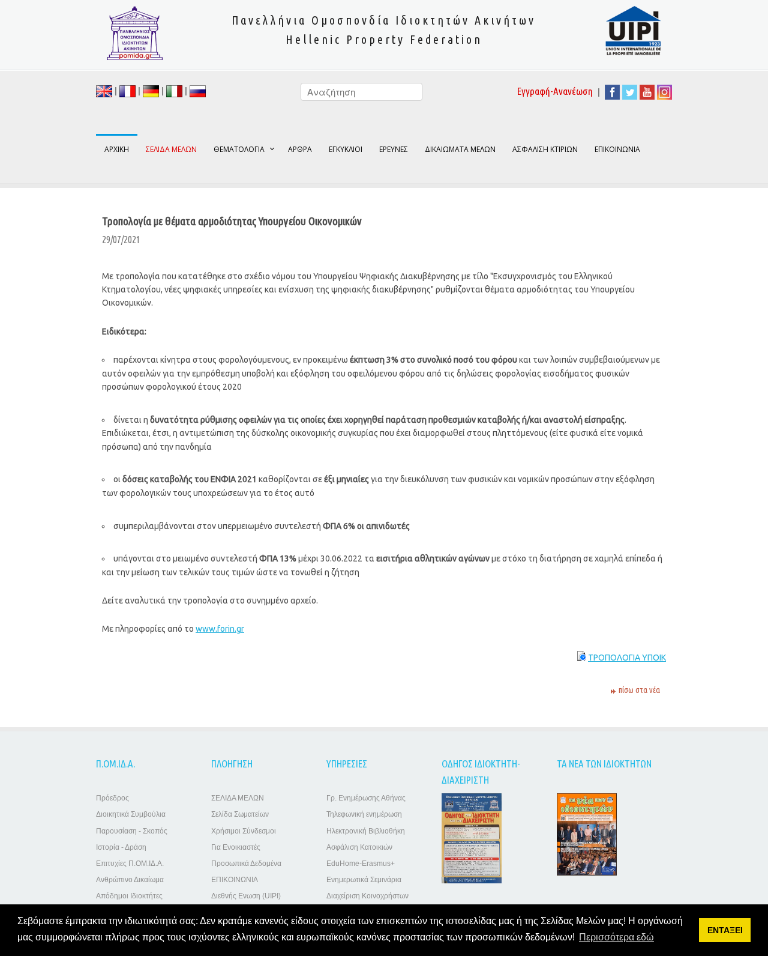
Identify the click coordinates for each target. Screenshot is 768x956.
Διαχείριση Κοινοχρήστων (367, 896)
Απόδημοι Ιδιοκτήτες (129, 896)
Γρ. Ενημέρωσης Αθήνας (366, 798)
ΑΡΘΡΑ (300, 149)
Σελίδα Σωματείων (240, 814)
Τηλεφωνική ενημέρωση (364, 814)
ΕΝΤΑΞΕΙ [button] (725, 930)
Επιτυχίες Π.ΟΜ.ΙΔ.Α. (130, 863)
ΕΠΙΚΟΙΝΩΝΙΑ (617, 149)
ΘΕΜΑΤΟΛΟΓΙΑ (239, 149)
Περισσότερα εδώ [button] (616, 937)
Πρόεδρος (112, 798)
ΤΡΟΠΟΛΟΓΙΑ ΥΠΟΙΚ (627, 657)
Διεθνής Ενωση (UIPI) (246, 896)
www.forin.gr (220, 629)
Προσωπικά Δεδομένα (246, 863)
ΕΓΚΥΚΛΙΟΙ (345, 149)
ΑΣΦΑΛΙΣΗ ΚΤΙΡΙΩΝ (545, 149)
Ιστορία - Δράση (121, 847)
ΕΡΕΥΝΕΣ (393, 149)
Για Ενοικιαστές (235, 847)
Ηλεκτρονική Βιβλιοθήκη (365, 831)
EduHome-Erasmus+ (360, 863)
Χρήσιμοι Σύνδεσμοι (243, 831)
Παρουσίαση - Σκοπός (131, 831)
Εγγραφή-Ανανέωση (555, 91)
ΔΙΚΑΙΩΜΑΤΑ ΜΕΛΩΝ (460, 149)
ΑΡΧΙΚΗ (116, 149)
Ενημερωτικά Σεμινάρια (363, 880)
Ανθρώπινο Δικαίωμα (130, 880)
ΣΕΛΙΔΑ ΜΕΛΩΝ (237, 798)
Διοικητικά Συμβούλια (131, 814)
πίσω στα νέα (639, 690)
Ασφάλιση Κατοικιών (359, 847)
